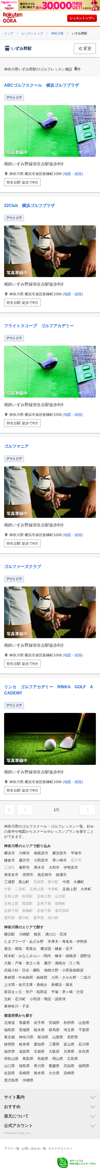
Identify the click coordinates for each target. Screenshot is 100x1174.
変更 (87, 48)
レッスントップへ (82, 18)
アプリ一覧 (11, 1148)
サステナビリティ (60, 1148)
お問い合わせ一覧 (34, 1148)
